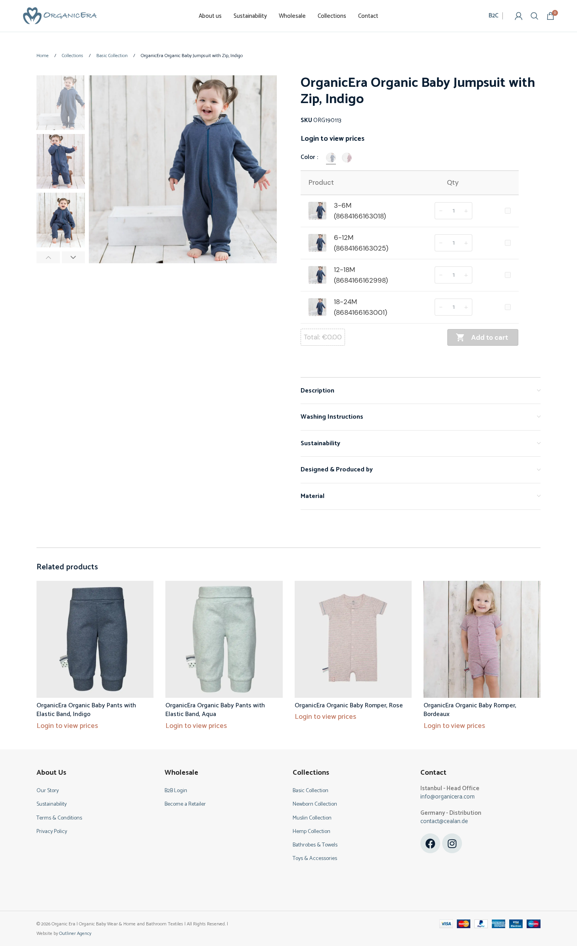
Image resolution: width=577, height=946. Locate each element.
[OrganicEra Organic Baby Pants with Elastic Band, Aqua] (223, 639)
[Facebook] (430, 843)
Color (308, 157)
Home (43, 55)
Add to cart (489, 337)
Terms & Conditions (59, 818)
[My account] (519, 16)
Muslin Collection (312, 818)
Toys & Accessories (315, 858)
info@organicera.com (447, 797)
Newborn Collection (315, 804)
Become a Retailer (185, 804)
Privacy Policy (51, 831)
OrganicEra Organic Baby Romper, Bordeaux (470, 710)
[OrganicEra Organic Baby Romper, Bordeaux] (482, 639)
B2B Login (176, 790)
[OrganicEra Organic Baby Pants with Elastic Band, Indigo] (94, 639)
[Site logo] (60, 16)
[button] (48, 257)
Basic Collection (112, 55)
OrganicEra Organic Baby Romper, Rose (349, 705)
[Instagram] (452, 843)
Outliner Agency (75, 933)
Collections (73, 55)
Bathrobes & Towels (315, 845)
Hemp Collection (311, 831)
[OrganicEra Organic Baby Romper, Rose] (353, 639)
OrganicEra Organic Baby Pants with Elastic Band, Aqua (215, 710)
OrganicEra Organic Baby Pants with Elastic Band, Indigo (86, 710)
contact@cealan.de (444, 821)
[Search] (534, 16)
